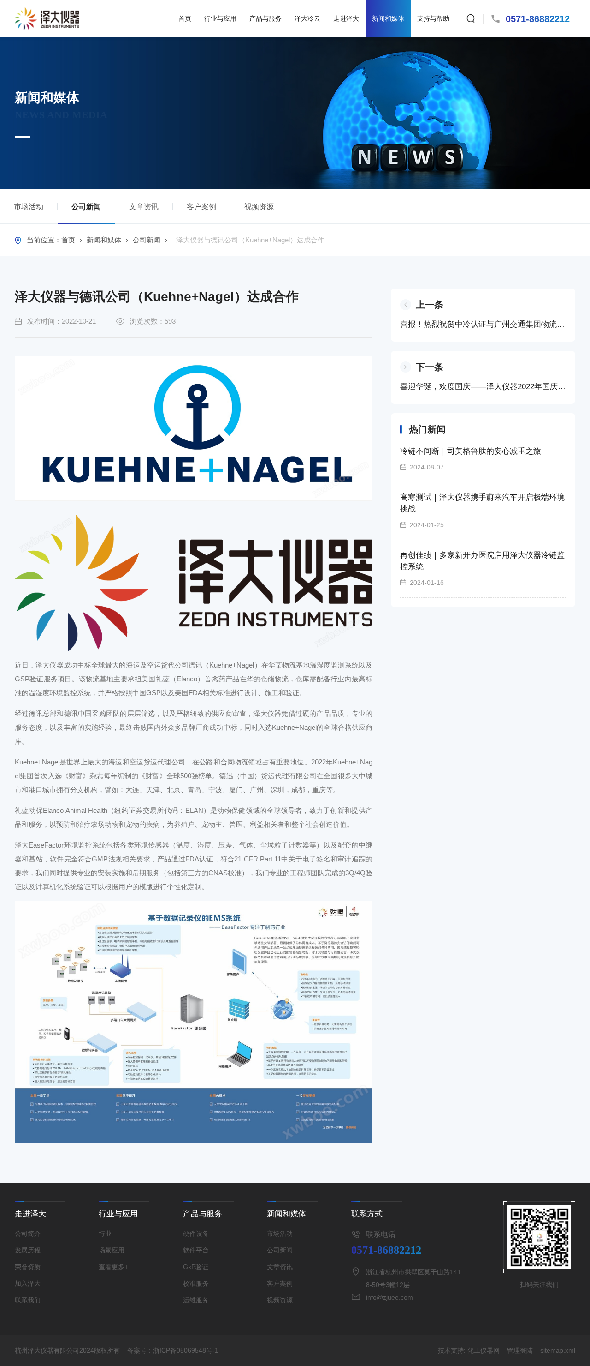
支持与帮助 (433, 18)
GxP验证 (195, 1266)
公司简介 (28, 1233)
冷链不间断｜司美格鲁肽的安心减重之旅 (470, 451)
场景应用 (111, 1250)
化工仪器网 (483, 1350)
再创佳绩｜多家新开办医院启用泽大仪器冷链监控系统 (482, 561)
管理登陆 (520, 1350)
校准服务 (196, 1283)
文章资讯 (144, 207)
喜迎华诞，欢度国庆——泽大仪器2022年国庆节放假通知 (483, 386)
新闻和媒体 (388, 18)
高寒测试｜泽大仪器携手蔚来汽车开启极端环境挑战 (482, 503)
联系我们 (28, 1300)
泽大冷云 (307, 18)
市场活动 (28, 207)
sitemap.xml (557, 1350)
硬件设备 (196, 1233)
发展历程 (28, 1250)
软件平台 (196, 1250)
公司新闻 (86, 207)
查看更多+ (113, 1266)
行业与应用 (220, 18)
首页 (184, 18)
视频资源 (259, 207)
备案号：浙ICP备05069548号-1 (172, 1350)
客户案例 (201, 207)
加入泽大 (28, 1283)
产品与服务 (265, 18)
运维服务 (196, 1300)
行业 (105, 1233)
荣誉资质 (28, 1266)
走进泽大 (346, 18)
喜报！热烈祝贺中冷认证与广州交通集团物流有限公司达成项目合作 (483, 324)
